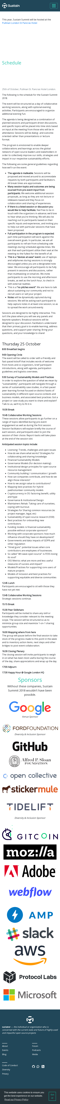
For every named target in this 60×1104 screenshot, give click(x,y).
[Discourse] (38, 1066)
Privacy (5, 1073)
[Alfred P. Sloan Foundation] (30, 761)
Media (35, 1054)
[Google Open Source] (30, 707)
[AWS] (30, 955)
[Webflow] (30, 892)
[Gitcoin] (30, 832)
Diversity (6, 1069)
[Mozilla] (30, 851)
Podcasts (36, 1050)
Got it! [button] (52, 1096)
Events (5, 1050)
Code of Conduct (10, 1065)
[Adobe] (30, 870)
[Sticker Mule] (30, 788)
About (5, 1046)
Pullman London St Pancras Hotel (19, 22)
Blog (4, 1054)
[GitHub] (30, 746)
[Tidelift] (30, 806)
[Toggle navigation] (54, 6)
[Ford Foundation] (30, 728)
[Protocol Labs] (30, 977)
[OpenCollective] (30, 775)
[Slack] (30, 933)
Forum (35, 1046)
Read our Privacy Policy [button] (16, 1099)
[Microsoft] (30, 994)
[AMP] (30, 914)
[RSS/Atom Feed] (43, 1066)
